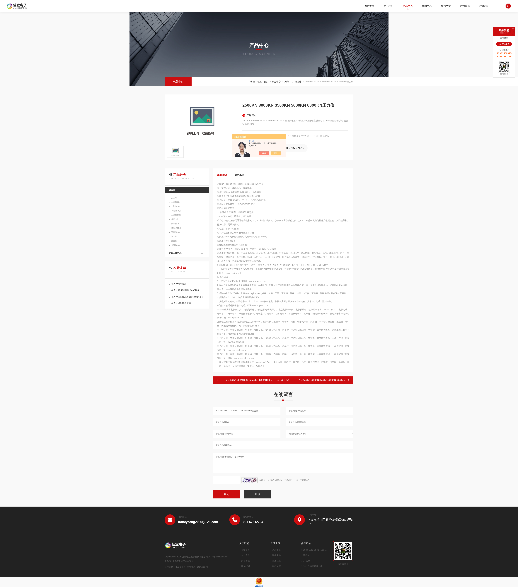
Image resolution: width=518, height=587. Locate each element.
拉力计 (298, 81)
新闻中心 (427, 6)
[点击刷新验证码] (249, 480)
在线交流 (505, 44)
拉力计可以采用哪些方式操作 (185, 290)
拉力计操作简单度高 (181, 303)
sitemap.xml (202, 567)
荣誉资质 (245, 561)
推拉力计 (175, 219)
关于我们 (388, 6)
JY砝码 (306, 561)
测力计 (287, 81)
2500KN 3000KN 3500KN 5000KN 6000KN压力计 (326, 380)
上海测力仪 (176, 210)
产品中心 (408, 6)
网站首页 (369, 6)
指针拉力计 (176, 245)
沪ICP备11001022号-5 (183, 561)
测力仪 (174, 241)
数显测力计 (176, 232)
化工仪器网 (180, 567)
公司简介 (245, 550)
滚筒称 (306, 555)
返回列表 (285, 380)
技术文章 (446, 6)
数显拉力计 (176, 223)
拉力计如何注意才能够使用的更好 (187, 297)
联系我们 (484, 6)
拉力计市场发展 (178, 284)
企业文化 (245, 555)
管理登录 (191, 567)
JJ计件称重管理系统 (313, 566)
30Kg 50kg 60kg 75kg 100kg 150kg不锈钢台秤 (315, 550)
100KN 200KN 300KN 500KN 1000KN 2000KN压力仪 (256, 380)
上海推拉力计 (177, 215)
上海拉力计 (176, 202)
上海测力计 (176, 206)
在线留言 (465, 6)
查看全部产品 (175, 253)
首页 (266, 81)
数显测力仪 (176, 228)
